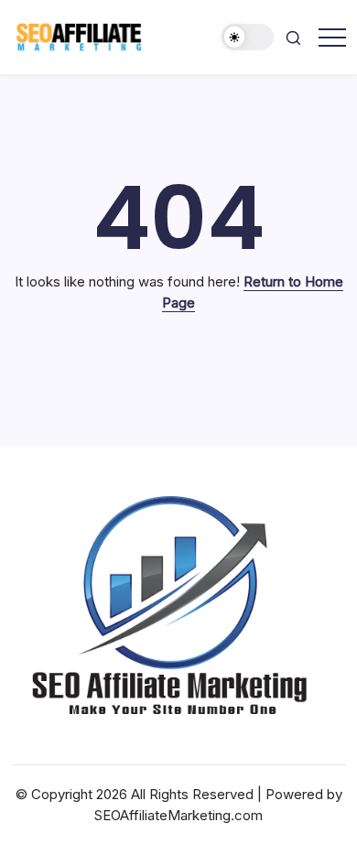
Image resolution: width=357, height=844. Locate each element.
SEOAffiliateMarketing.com (178, 815)
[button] (248, 37)
